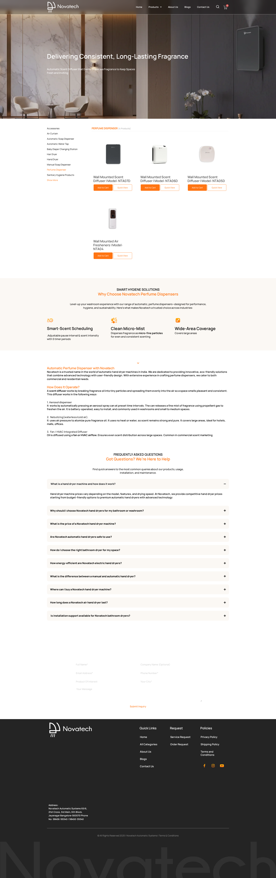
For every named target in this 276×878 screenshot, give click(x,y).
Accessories (53, 128)
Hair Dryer (52, 154)
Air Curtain (52, 133)
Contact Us (203, 6)
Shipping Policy (210, 744)
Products (154, 6)
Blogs (187, 6)
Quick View (122, 187)
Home (139, 6)
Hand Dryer (52, 159)
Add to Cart (103, 187)
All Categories (148, 744)
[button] (138, 363)
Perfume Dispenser (56, 169)
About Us (173, 6)
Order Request (179, 744)
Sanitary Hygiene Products (60, 174)
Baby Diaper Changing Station (62, 149)
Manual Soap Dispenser (59, 164)
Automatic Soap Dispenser (60, 138)
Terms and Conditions (207, 753)
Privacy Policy (209, 737)
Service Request (180, 737)
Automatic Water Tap (58, 143)
